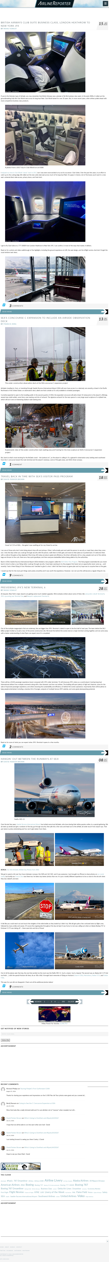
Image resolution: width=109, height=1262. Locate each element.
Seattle (7, 1196)
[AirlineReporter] (54, 4)
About (7, 1247)
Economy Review (94, 1189)
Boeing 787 (81, 1185)
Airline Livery (53, 1180)
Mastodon (26, 1250)
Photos (90, 1192)
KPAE (36, 1192)
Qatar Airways (97, 1192)
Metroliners (87, 975)
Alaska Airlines (81, 1181)
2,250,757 (63, 1023)
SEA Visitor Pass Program (69, 562)
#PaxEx (10, 1181)
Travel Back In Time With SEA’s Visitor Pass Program (37, 476)
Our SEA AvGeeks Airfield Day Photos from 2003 (23, 870)
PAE (73, 1192)
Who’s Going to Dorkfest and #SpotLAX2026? (41, 1118)
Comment (15, 464)
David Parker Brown (14, 479)
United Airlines (68, 1196)
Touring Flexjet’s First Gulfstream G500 (35, 1089)
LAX (42, 1192)
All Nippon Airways (97, 1181)
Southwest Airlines (46, 1196)
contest (55, 1189)
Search (12, 1247)
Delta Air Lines (64, 1189)
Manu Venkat (10, 29)
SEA (3, 1196)
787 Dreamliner (21, 1181)
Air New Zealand (67, 1181)
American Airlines (10, 1185)
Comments (16, 306)
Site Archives (4, 1259)
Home (2, 1247)
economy (84, 1189)
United (58, 1196)
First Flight (4, 1192)
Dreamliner (76, 1189)
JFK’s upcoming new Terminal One (12, 596)
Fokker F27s (96, 975)
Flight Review (16, 1192)
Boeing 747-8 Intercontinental (51, 1185)
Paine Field (81, 1192)
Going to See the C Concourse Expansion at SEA (37, 1103)
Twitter (2, 1250)
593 (63, 1002)
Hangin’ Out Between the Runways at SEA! (30, 759)
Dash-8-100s (79, 975)
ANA (23, 1185)
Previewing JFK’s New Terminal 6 (23, 587)
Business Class (46, 1189)
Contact (19, 1247)
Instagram (17, 1250)
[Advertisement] (54, 15)
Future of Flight (29, 1192)
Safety (104, 1192)
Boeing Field (28, 1189)
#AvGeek (3, 1181)
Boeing (30, 1185)
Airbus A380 (39, 1181)
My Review (68, 1192)
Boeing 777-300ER (67, 1185)
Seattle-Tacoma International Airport (28, 824)
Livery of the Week (54, 1192)
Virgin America (89, 1196)
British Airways (36, 1189)
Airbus (31, 1181)
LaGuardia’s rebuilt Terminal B (94, 594)
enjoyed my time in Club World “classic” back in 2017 (19, 173)
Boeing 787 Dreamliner (12, 1188)
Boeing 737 (39, 1185)
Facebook (9, 1250)
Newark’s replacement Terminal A (38, 596)
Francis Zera (10, 324)
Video (81, 1196)
